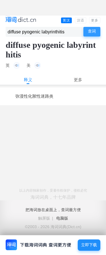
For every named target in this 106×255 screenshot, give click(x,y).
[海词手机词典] (21, 20)
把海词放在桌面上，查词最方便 (53, 209)
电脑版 (62, 218)
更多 (94, 20)
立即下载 (89, 245)
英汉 (66, 20)
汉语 (80, 20)
